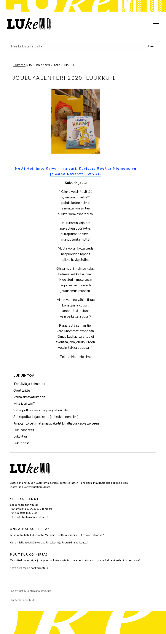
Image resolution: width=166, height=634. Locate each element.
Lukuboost (21, 443)
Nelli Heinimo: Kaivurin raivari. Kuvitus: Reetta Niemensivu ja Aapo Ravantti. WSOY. (75, 171)
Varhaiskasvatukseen (29, 397)
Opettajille (21, 390)
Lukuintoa (24, 375)
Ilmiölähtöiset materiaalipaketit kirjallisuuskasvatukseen (56, 423)
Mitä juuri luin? (24, 403)
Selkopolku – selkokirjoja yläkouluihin (41, 410)
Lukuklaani (21, 436)
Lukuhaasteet (23, 430)
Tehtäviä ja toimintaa (29, 383)
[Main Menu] (156, 23)
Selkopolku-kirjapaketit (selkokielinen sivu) (45, 416)
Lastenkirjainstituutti (23, 600)
